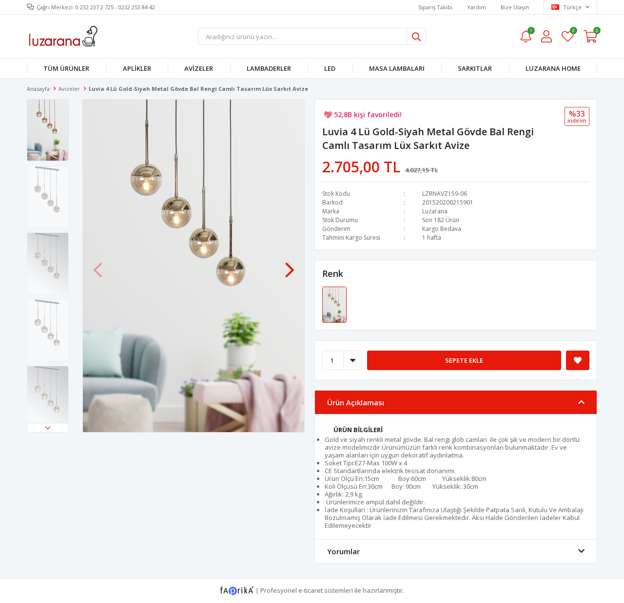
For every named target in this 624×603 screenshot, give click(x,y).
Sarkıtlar (475, 68)
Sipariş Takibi (435, 7)
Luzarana (435, 211)
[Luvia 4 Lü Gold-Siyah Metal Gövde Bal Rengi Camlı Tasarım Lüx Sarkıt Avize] (334, 304)
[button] (48, 428)
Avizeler (198, 68)
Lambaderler (269, 68)
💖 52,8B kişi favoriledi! (363, 114)
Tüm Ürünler (66, 68)
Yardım (476, 7)
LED (329, 68)
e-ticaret (310, 590)
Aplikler (137, 68)
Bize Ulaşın (515, 7)
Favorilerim (573, 32)
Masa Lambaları (397, 68)
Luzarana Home (553, 68)
